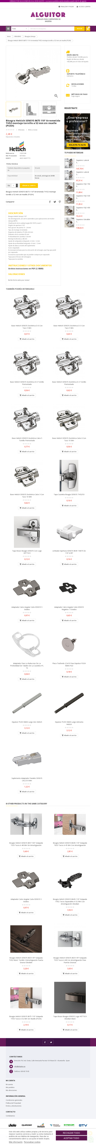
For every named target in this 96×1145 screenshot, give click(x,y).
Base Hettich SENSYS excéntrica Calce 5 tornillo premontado (27, 439)
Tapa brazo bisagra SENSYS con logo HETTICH (27, 552)
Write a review (32, 130)
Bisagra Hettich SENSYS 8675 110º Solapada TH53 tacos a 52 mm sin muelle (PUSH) (26, 1017)
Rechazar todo (71, 1132)
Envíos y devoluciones (13, 1106)
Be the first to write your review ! (19, 280)
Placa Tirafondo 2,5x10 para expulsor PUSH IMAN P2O (69, 664)
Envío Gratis (72, 55)
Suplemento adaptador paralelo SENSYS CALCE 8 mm (27, 779)
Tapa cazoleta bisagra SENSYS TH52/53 (69, 494)
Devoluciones (77, 84)
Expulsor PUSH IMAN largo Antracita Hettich (69, 723)
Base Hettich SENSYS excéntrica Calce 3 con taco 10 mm (27, 495)
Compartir (49, 201)
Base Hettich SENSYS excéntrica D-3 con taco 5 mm (69, 327)
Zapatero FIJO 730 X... (83, 185)
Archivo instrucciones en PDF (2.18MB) (25, 268)
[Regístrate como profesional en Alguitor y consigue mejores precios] (77, 131)
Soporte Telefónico (76, 74)
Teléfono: (17, 1071)
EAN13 (8, 158)
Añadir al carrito (29, 186)
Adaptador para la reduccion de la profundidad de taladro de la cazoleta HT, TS (27, 665)
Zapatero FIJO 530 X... (83, 197)
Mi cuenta (9, 1084)
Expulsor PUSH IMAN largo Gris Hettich (27, 722)
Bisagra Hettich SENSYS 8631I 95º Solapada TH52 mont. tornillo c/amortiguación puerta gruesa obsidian (26, 960)
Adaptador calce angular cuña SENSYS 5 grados (26, 608)
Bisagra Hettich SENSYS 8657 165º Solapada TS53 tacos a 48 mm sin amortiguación (26, 844)
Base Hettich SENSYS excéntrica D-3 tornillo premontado (69, 383)
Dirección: (17, 1061)
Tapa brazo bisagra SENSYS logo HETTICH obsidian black (70, 1017)
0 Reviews (21, 130)
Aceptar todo (71, 1138)
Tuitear (54, 201)
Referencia (10, 153)
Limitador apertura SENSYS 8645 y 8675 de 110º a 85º (69, 552)
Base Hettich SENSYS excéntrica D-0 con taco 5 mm (26, 327)
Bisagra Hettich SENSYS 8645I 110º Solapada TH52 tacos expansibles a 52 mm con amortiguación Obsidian (70, 901)
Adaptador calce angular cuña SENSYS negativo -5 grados (69, 608)
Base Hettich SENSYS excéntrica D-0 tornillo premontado (27, 383)
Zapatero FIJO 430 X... (83, 208)
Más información (16, 1142)
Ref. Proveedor (11, 156)
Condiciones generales (14, 1100)
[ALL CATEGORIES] (8, 28)
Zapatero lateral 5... (82, 161)
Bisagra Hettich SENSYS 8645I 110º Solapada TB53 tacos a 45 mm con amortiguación (70, 844)
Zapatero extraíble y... (83, 220)
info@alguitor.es (19, 1066)
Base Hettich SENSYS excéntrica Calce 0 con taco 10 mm (69, 439)
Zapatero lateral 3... (82, 173)
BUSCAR (79, 29)
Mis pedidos (10, 1087)
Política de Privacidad (13, 1103)
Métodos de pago (79, 94)
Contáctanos (10, 1116)
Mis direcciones (11, 1090)
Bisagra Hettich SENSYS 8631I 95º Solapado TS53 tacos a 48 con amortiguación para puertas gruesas (70, 960)
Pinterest (59, 201)
